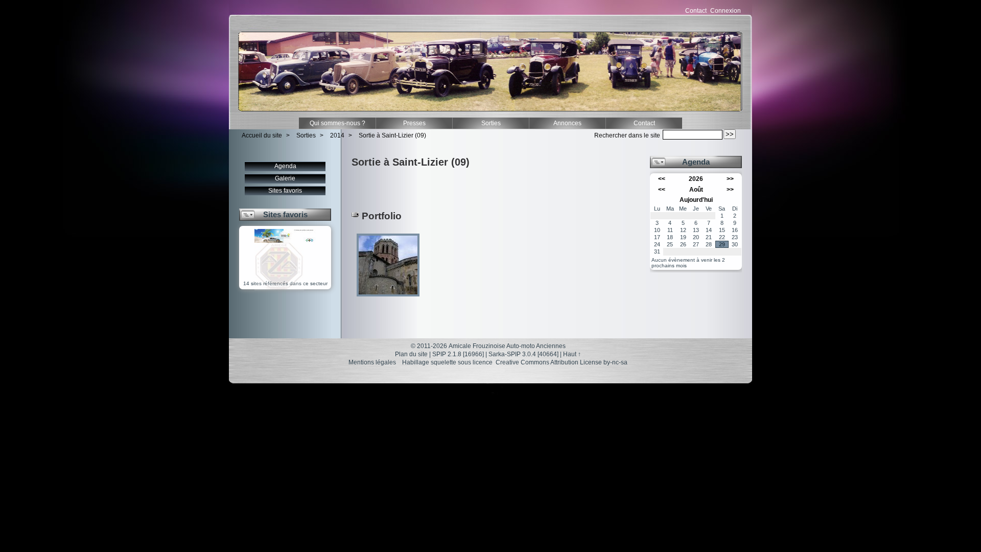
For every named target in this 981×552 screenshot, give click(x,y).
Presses (414, 123)
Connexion (725, 10)
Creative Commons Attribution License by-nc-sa (561, 362)
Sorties (491, 123)
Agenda (285, 166)
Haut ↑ (572, 354)
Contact (696, 10)
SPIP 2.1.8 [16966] (458, 354)
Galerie (285, 178)
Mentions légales (372, 362)
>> (730, 178)
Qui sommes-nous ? (337, 123)
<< (661, 178)
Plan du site (411, 354)
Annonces (567, 123)
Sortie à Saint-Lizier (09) (392, 135)
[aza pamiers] (279, 288)
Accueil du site (262, 135)
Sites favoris (285, 190)
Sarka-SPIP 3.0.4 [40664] (523, 354)
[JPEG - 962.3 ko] (388, 300)
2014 (337, 135)
